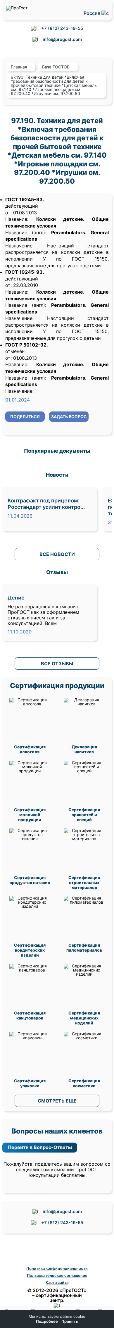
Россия (92, 13)
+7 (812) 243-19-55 (62, 28)
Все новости (57, 554)
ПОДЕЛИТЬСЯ (25, 416)
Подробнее (47, 1321)
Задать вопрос (69, 416)
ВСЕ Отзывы (57, 663)
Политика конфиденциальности (57, 1268)
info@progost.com (62, 39)
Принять (69, 1321)
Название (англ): (25, 232)
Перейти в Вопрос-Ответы (40, 1147)
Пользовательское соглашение (57, 1275)
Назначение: (26, 246)
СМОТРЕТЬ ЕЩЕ (57, 1101)
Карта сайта (57, 1282)
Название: (16, 219)
